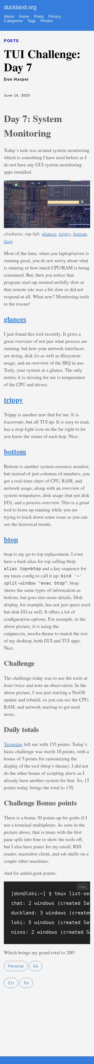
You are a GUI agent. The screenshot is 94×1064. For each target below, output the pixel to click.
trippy (65, 233)
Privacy (54, 16)
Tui (26, 982)
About (9, 16)
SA (35, 966)
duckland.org (20, 7)
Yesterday (13, 744)
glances (49, 233)
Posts (39, 16)
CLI (11, 982)
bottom (80, 233)
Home (24, 16)
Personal (16, 966)
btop (8, 241)
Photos (46, 21)
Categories (13, 21)
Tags (31, 21)
